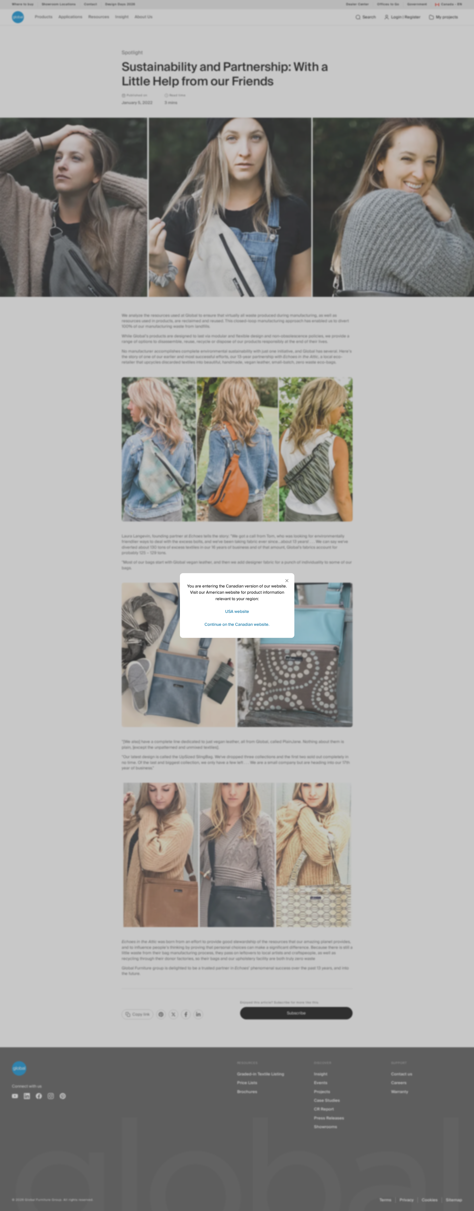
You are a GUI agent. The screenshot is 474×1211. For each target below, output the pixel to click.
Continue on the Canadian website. (237, 624)
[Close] (286, 580)
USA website (237, 611)
